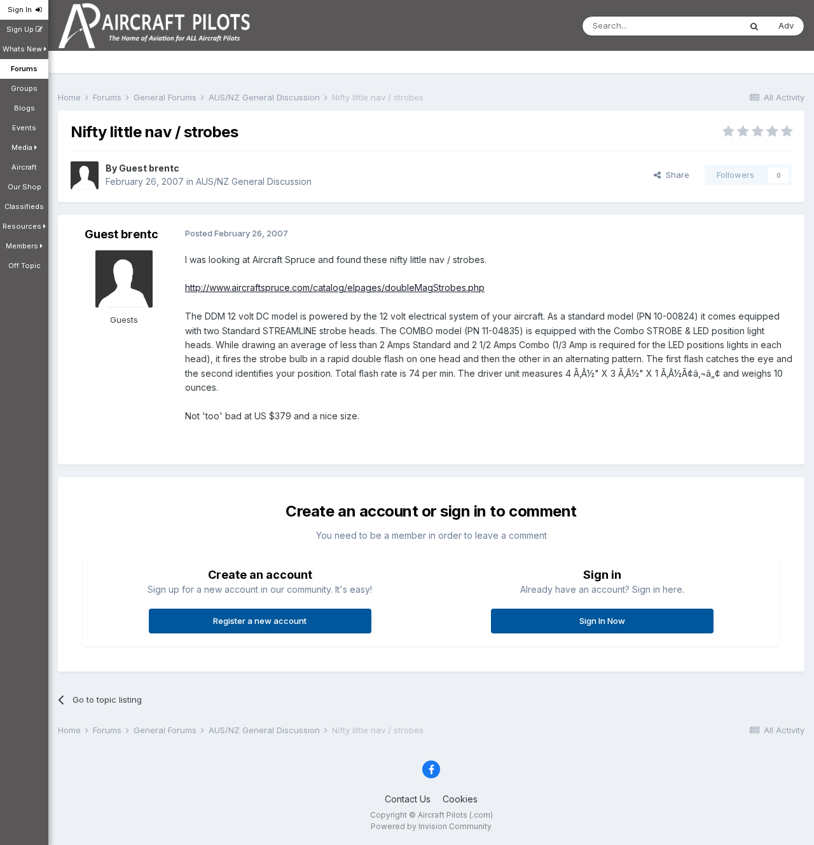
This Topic (703, 25)
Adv (786, 25)
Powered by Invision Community (431, 826)
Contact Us (408, 799)
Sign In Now (602, 621)
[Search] (754, 26)
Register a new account (260, 621)
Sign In (22, 9)
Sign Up (21, 29)
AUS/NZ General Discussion (254, 181)
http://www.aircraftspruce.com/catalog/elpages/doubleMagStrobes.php (335, 287)
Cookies (460, 799)
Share (675, 175)
